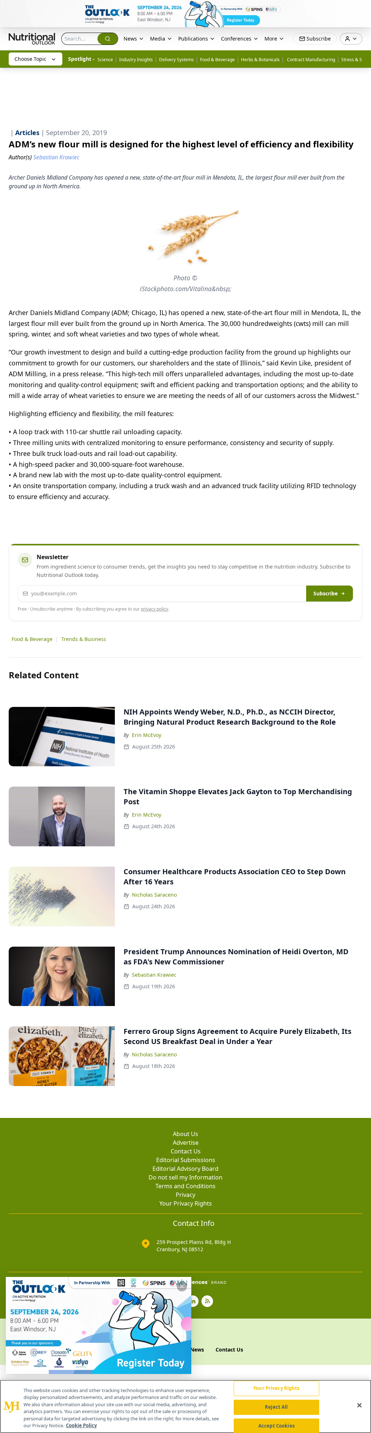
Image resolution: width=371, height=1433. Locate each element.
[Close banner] (362, 9)
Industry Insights (136, 59)
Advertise (186, 1143)
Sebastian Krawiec (154, 974)
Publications (193, 38)
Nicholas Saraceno (154, 894)
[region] (185, 1406)
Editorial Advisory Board (185, 1169)
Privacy (185, 1195)
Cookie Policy (81, 1425)
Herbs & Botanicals (260, 59)
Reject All (276, 1407)
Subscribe (325, 593)
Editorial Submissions (185, 1160)
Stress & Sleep (356, 59)
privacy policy (154, 609)
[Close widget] (182, 1286)
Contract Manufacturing (310, 59)
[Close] (359, 1405)
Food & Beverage (217, 59)
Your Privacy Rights (185, 1203)
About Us (185, 1134)
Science (105, 59)
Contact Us (186, 1151)
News (130, 38)
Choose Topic (30, 58)
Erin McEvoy (146, 735)
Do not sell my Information (185, 1177)
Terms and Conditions (185, 1186)
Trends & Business (83, 639)
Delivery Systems (176, 59)
